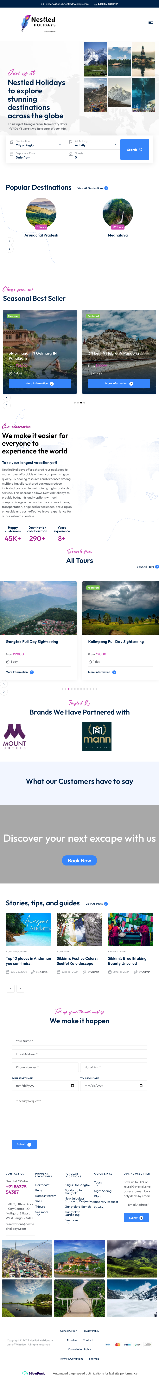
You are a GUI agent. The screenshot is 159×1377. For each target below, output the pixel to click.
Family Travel (118, 951)
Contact (99, 1207)
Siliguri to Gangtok (77, 1185)
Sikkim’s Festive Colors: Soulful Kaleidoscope (77, 961)
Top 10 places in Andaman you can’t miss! (28, 961)
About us (72, 1340)
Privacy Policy (91, 1330)
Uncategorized (17, 951)
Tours (98, 1182)
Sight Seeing (102, 1191)
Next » (20, 989)
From (12, 366)
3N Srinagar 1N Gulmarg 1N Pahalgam (33, 356)
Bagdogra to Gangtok (73, 1191)
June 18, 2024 (70, 971)
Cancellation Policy (79, 1349)
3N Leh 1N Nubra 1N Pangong (113, 353)
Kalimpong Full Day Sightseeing (116, 641)
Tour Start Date (22, 1078)
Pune (38, 1190)
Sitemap (94, 1358)
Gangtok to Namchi (78, 1206)
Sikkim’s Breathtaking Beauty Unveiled (127, 961)
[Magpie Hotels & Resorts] (127, 736)
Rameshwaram (45, 1196)
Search (132, 150)
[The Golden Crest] (44, 736)
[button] (10, 241)
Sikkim (39, 1201)
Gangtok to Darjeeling (72, 1213)
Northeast (42, 1185)
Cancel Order (68, 1330)
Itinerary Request (106, 1202)
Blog (97, 1196)
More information (37, 383)
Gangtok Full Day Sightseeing (32, 641)
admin (44, 971)
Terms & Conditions (71, 1358)
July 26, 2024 (19, 971)
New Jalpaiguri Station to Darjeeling (79, 1199)
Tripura (40, 1206)
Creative (64, 951)
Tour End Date (89, 1078)
